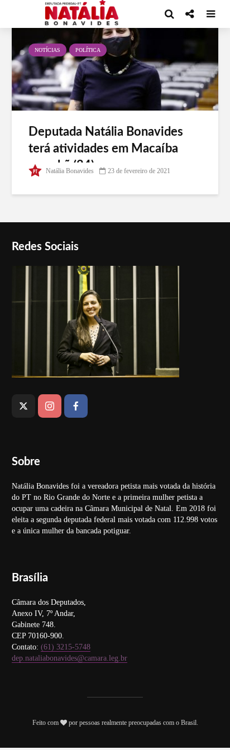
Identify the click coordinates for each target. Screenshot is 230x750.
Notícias (47, 50)
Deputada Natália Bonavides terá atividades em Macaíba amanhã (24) (105, 148)
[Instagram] (49, 406)
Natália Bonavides (69, 171)
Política (87, 50)
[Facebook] (76, 406)
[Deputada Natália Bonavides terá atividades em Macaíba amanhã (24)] (115, 68)
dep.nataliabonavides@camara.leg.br (69, 658)
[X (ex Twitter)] (23, 406)
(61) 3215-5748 (65, 647)
